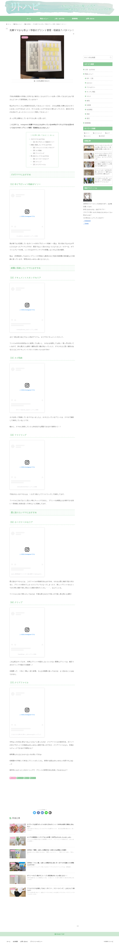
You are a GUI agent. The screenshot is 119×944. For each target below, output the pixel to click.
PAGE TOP (60, 934)
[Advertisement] (42, 88)
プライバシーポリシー (36, 941)
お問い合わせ (24, 941)
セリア (27, 778)
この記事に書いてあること (39, 135)
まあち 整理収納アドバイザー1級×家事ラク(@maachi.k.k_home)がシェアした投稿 (33, 574)
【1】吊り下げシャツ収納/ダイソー (43, 142)
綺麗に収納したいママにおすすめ (41, 145)
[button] (110, 57)
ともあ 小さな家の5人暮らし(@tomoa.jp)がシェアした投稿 (27, 734)
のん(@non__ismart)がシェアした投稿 (27, 236)
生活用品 (13, 778)
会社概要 (15, 941)
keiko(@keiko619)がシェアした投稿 (27, 486)
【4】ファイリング (38, 153)
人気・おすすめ (90, 69)
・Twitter (86, 223)
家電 (88, 100)
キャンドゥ (20, 778)
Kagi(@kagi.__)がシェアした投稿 (27, 654)
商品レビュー (89, 74)
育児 (88, 118)
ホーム (8, 941)
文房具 (89, 105)
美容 (88, 114)
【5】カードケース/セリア (40, 159)
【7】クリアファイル (39, 164)
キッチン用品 (91, 91)
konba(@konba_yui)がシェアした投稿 (27, 329)
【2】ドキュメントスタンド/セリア (43, 147)
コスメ (89, 96)
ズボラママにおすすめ (38, 139)
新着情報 (88, 123)
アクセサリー (91, 87)
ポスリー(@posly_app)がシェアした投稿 (27, 409)
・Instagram (87, 220)
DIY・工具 (90, 78)
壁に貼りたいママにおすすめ (40, 156)
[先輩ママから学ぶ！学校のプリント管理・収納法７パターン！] (42, 812)
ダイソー (33, 778)
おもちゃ (89, 83)
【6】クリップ (36, 161)
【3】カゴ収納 (36, 150)
